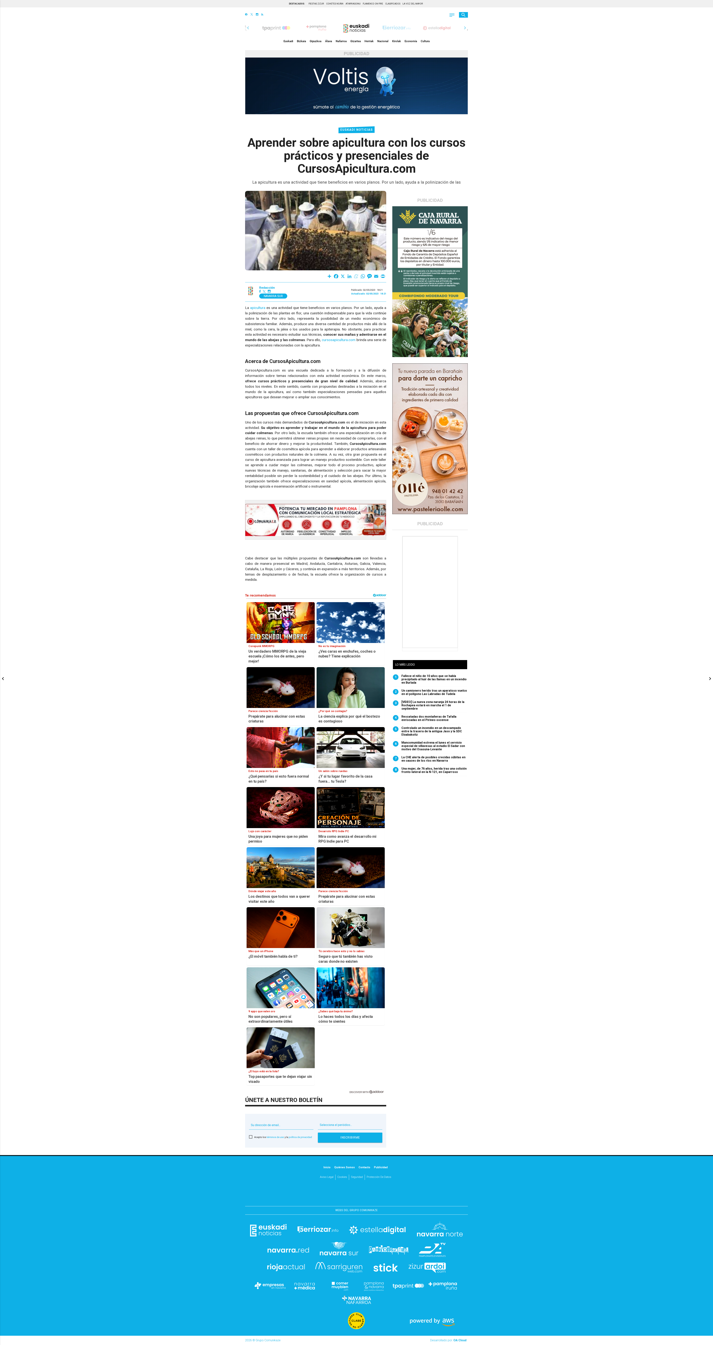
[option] (356, 27)
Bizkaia (301, 41)
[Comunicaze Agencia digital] (356, 1194)
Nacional (382, 41)
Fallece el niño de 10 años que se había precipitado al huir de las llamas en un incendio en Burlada (431, 679)
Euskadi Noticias (356, 129)
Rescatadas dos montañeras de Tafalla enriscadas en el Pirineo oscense (426, 718)
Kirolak (396, 41)
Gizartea (355, 41)
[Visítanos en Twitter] (251, 15)
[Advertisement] (430, 592)
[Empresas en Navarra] (270, 1285)
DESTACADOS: (297, 3)
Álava (328, 41)
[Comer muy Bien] (339, 1285)
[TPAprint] (408, 1285)
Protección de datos (379, 1177)
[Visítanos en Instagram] (257, 15)
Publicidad (381, 1167)
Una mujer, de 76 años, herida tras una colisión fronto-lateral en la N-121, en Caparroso (431, 770)
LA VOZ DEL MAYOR (413, 3)
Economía (411, 41)
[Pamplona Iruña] (443, 1285)
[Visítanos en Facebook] (246, 15)
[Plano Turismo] (374, 1285)
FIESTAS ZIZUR (316, 3)
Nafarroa (341, 41)
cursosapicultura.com (338, 340)
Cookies (342, 1177)
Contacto (364, 1167)
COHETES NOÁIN (334, 3)
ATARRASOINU (353, 3)
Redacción (267, 287)
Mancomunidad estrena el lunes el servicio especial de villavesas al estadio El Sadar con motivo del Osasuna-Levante (430, 746)
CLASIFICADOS (392, 3)
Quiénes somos (344, 1167)
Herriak (369, 41)
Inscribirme (350, 1137)
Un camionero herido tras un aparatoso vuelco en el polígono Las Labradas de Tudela (431, 692)
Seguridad (357, 1177)
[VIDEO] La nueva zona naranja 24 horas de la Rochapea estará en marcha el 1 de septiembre (430, 705)
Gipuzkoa (315, 41)
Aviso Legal (326, 1177)
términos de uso (275, 1137)
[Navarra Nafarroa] (356, 1299)
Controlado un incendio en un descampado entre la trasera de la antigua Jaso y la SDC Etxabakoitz (428, 731)
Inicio (327, 1167)
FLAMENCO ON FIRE (373, 3)
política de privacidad (300, 1137)
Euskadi (288, 41)
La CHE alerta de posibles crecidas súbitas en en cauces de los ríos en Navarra (430, 759)
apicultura (257, 308)
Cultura (425, 41)
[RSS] (262, 15)
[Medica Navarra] (304, 1285)
